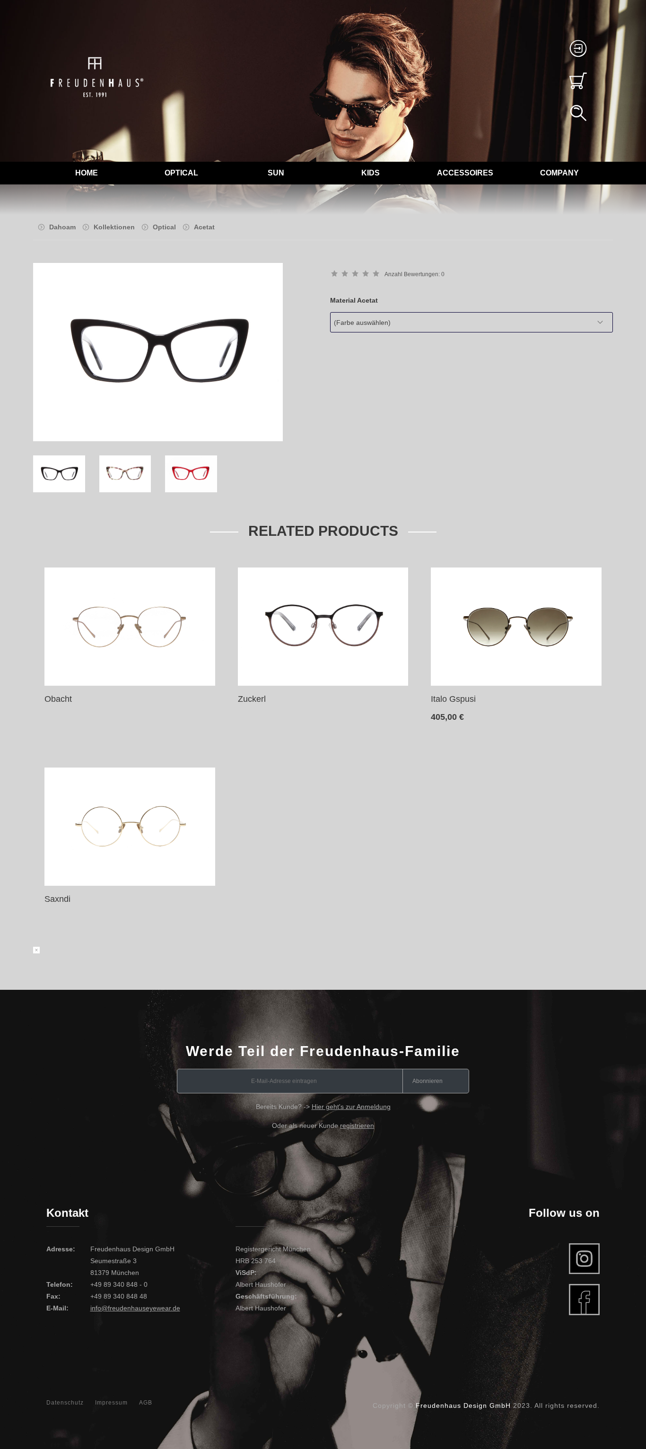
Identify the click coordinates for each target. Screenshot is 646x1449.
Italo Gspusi (453, 699)
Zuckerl (252, 699)
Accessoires (465, 173)
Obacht (58, 699)
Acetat (204, 227)
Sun (276, 173)
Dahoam (62, 227)
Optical (181, 173)
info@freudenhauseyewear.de (135, 1308)
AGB (145, 1402)
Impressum (111, 1402)
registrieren (357, 1125)
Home (86, 173)
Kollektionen (114, 227)
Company (559, 173)
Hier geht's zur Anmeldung (351, 1106)
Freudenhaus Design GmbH (463, 1405)
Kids (370, 173)
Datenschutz (65, 1402)
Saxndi (57, 899)
